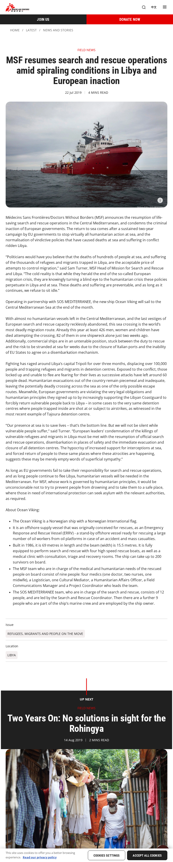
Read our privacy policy (40, 857)
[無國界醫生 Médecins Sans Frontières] (17, 7)
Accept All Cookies (147, 855)
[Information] (160, 200)
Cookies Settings (106, 855)
